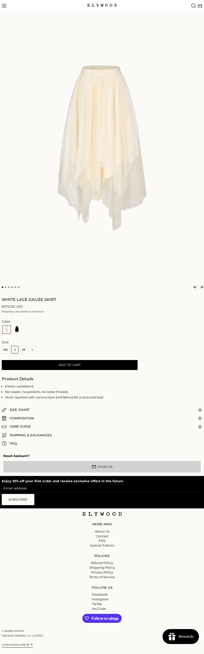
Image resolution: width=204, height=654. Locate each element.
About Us (102, 531)
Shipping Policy (102, 567)
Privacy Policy (102, 572)
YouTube (99, 609)
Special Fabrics (102, 545)
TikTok (97, 604)
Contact (102, 536)
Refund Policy (102, 563)
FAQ (102, 541)
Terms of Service (102, 577)
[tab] (2, 287)
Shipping (7, 311)
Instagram (100, 599)
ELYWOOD (17, 631)
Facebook (100, 594)
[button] (193, 5)
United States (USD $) (16, 644)
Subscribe (18, 499)
